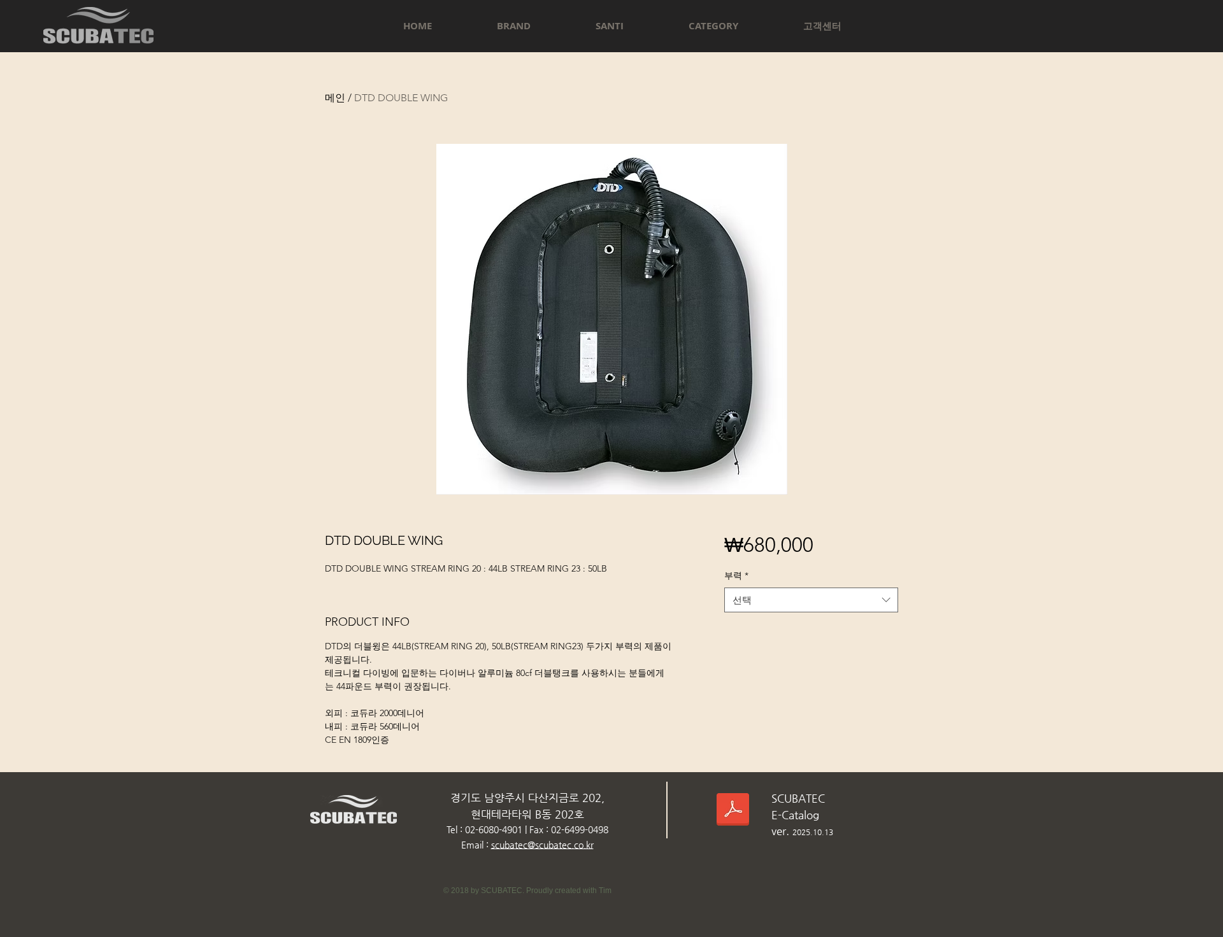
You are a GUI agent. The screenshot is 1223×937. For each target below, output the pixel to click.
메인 (335, 98)
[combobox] (811, 600)
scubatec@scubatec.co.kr (542, 845)
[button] (513, 26)
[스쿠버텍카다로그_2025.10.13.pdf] (732, 811)
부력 (736, 575)
